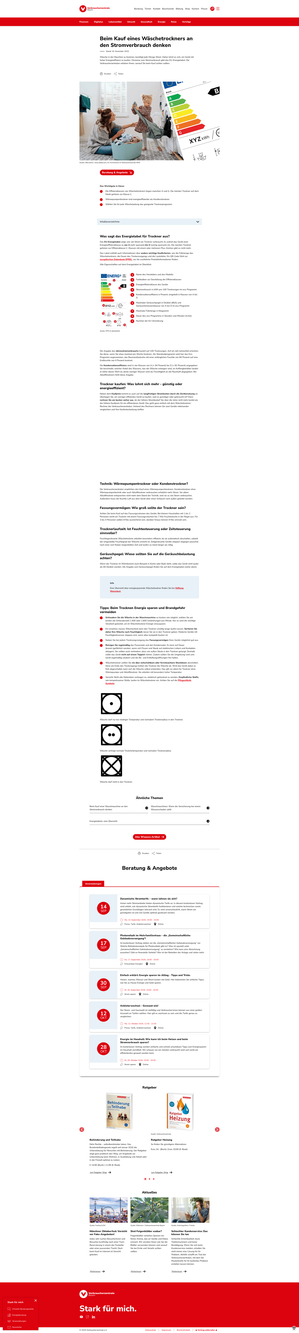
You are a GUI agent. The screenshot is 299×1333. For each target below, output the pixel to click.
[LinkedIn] (93, 1317)
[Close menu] (35, 1300)
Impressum (166, 1330)
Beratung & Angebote (115, 172)
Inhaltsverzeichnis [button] (109, 221)
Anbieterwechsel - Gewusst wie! (139, 1005)
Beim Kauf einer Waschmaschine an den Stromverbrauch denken (109, 808)
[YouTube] (81, 1317)
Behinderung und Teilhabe (105, 1139)
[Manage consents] (294, 1328)
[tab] (145, 1179)
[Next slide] (217, 1129)
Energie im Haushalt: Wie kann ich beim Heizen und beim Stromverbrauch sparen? (154, 1041)
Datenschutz (150, 1330)
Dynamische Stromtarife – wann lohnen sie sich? (148, 898)
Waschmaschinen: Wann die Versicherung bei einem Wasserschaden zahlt (175, 808)
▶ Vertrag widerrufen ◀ (206, 1330)
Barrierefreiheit (183, 1330)
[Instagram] (87, 1317)
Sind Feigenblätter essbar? (146, 1231)
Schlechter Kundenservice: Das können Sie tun (189, 1233)
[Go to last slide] (81, 1129)
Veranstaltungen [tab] (93, 884)
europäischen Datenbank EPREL (116, 259)
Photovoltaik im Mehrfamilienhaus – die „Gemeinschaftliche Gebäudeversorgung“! (155, 937)
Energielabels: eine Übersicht (103, 821)
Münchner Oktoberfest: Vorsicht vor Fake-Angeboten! (108, 1233)
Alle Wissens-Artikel (147, 837)
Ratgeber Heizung (161, 1139)
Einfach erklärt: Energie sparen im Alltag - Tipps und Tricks (155, 975)
